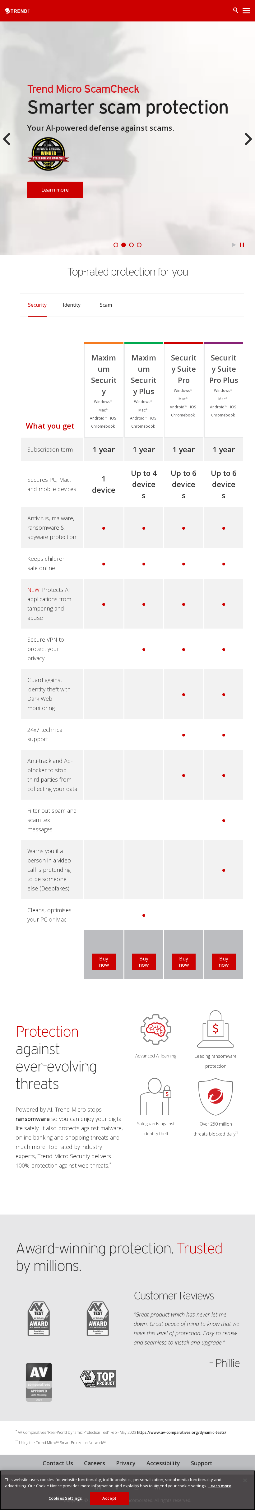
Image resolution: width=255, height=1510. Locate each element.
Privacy (126, 1463)
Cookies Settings (65, 1498)
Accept (109, 1498)
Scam (106, 304)
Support (201, 1463)
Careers (94, 1463)
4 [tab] (139, 245)
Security (37, 304)
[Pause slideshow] (242, 244)
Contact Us (58, 1463)
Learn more (55, 189)
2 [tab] (123, 245)
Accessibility (163, 1463)
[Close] (245, 1480)
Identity (72, 304)
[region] (127, 1490)
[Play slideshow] (234, 244)
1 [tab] (116, 245)
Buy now (104, 961)
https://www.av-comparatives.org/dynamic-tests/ (181, 1432)
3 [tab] (131, 245)
